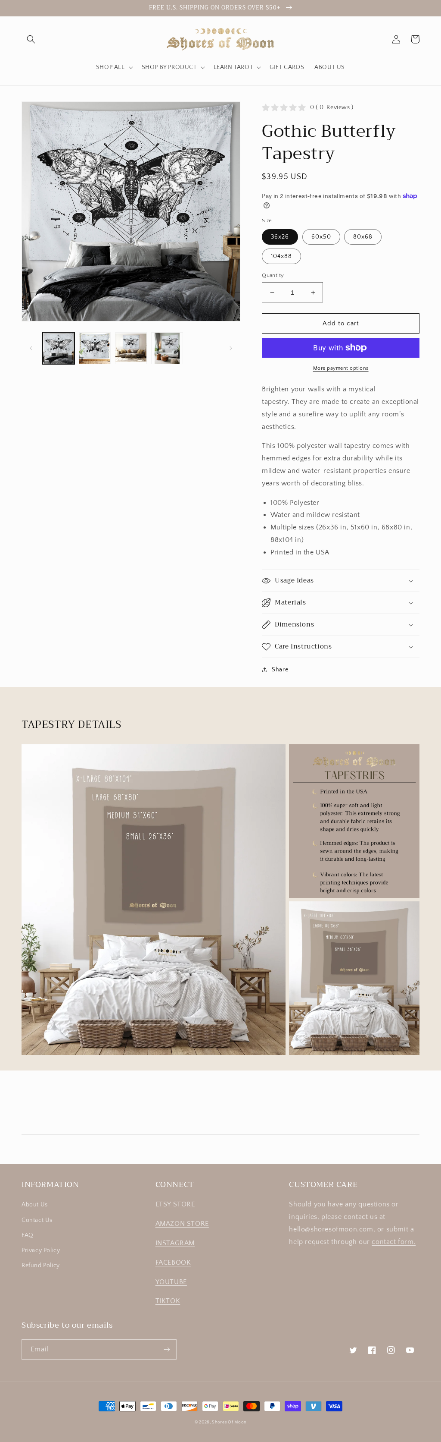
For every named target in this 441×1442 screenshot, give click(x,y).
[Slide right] (230, 348)
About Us (35, 1204)
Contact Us (37, 1220)
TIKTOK (167, 1301)
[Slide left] (31, 348)
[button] (31, 39)
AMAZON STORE (182, 1224)
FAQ (28, 1235)
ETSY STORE (175, 1204)
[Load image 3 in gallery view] (131, 348)
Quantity (273, 275)
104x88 (281, 256)
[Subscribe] (166, 1349)
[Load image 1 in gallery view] (59, 348)
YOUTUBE (171, 1282)
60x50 (321, 236)
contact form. (394, 1242)
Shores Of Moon (229, 1422)
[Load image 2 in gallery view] (95, 348)
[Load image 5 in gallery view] (167, 348)
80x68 (363, 236)
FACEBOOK (173, 1262)
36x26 (280, 236)
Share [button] (280, 669)
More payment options (341, 368)
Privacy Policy (41, 1250)
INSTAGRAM (175, 1243)
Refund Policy (41, 1265)
